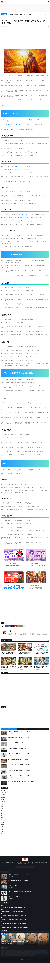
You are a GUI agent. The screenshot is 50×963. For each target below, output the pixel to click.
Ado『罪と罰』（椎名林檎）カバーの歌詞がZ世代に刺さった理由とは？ (21, 781)
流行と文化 (25, 794)
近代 (25, 833)
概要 (18, 961)
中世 (25, 829)
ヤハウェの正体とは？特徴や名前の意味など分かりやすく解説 (19, 14)
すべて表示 (47, 640)
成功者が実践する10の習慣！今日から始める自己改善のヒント (8, 667)
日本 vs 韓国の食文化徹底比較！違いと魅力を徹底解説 (18, 759)
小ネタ (25, 815)
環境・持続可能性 (25, 828)
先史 (25, 826)
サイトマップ (22, 961)
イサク (15, 235)
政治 (25, 817)
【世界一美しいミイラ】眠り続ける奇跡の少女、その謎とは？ (14, 915)
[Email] (21, 626)
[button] (5, 105)
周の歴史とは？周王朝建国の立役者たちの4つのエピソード (19, 731)
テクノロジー (25, 801)
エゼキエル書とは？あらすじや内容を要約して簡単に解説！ (19, 764)
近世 (25, 831)
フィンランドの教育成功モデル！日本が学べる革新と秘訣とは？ (25, 667)
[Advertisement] (25, 8)
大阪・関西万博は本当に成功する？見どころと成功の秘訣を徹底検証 (8, 653)
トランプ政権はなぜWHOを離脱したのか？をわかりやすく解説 (14, 919)
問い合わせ (29, 961)
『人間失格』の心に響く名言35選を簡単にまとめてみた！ (19, 748)
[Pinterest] (15, 626)
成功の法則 (7, 18)
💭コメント (41, 728)
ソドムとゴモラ (24, 214)
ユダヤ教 (6, 80)
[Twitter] (12, 626)
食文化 (25, 822)
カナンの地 (18, 166)
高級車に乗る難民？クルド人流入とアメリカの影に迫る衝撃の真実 (15, 927)
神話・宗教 (25, 819)
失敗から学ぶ (25, 824)
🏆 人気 (9, 728)
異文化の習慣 (25, 799)
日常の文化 (25, 792)
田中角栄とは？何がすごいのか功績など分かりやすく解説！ (19, 775)
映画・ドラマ (25, 820)
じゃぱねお (35, 961)
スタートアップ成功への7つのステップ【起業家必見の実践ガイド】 (41, 653)
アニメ (25, 795)
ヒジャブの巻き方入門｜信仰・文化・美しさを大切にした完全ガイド (21, 742)
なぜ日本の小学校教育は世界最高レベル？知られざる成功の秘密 (25, 653)
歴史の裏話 (25, 803)
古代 (25, 810)
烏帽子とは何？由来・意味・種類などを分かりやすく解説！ (19, 753)
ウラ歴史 (10, 631)
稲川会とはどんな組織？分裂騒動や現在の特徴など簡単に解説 (19, 891)
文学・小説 (25, 804)
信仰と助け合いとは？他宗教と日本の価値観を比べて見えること (14, 907)
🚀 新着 (25, 728)
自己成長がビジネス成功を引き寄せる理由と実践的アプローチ (41, 667)
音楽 (25, 806)
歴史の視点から (25, 790)
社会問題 (25, 797)
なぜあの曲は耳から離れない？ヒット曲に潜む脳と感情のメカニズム (15, 923)
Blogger (25, 813)
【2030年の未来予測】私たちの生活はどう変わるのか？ (18, 737)
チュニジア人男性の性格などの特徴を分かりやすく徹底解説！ (19, 770)
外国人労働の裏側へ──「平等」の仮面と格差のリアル (12, 911)
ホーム (2, 18)
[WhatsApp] (18, 626)
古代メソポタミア (12, 124)
